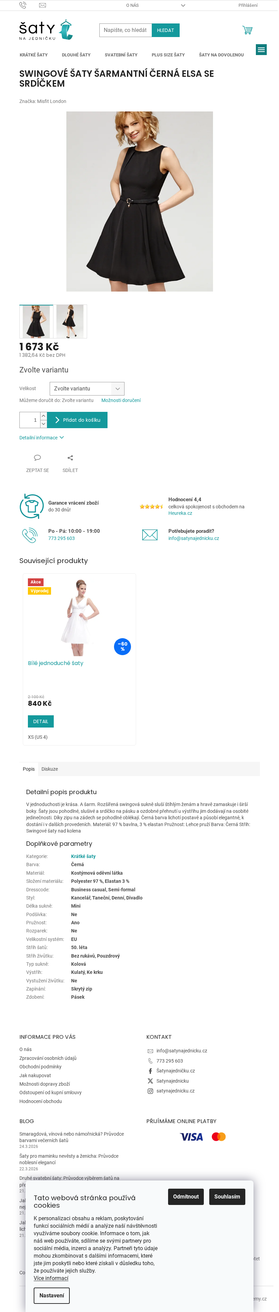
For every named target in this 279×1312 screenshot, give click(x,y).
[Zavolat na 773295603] (29, 5)
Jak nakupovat (35, 1075)
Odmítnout (186, 1196)
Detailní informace (38, 437)
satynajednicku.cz (176, 1091)
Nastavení (51, 1295)
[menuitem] (34, 55)
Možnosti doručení (121, 400)
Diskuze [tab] (50, 769)
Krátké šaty (83, 856)
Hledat (165, 30)
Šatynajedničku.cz (176, 1070)
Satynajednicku (173, 1081)
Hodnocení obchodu (40, 1101)
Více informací (51, 1278)
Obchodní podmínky (40, 1066)
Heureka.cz (180, 513)
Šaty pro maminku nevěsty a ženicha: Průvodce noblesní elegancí (68, 1159)
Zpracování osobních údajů (48, 1058)
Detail (40, 721)
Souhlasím (227, 1196)
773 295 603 (61, 538)
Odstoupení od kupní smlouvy (50, 1092)
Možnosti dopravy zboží (44, 1084)
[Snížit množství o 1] (43, 424)
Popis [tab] (29, 769)
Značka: (42, 101)
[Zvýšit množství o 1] (43, 416)
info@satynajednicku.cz (193, 538)
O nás (132, 5)
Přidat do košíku (81, 420)
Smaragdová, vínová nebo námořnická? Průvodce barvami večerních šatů (71, 1137)
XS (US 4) (38, 737)
